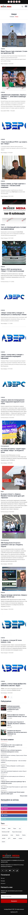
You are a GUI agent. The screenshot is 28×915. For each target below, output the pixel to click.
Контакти (3, 883)
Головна (12, 16)
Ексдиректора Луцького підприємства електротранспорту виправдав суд (17, 732)
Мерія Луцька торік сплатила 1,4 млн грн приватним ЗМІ (14, 52)
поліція (20, 838)
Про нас (3, 878)
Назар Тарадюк (4, 63)
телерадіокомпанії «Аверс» (8, 644)
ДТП (9, 838)
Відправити (14, 901)
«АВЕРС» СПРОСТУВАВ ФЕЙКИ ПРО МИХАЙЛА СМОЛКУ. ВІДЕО (13, 684)
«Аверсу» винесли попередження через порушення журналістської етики (12, 401)
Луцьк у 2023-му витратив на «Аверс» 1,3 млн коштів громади (12, 270)
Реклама (3, 881)
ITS (16, 912)
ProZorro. (8, 606)
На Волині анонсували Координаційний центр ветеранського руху (13, 707)
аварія (14, 838)
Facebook (5, 805)
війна (9, 828)
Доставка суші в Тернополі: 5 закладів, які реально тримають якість (16, 723)
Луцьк (14, 828)
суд (20, 828)
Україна (17, 835)
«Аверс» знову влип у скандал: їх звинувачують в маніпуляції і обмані (13, 313)
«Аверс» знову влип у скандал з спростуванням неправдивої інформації (12, 356)
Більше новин (23, 795)
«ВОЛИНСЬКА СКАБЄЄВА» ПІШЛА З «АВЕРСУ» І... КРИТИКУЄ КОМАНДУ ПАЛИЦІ (13, 96)
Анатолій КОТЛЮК (5, 110)
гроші (12, 835)
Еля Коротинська (4, 281)
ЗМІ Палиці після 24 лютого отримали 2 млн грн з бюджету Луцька (12, 544)
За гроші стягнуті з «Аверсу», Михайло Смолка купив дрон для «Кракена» (12, 496)
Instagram (5, 808)
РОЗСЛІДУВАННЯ (5, 446)
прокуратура (5, 835)
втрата (3, 841)
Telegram (5, 815)
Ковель (24, 835)
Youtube (5, 812)
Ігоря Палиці (24, 148)
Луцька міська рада (16, 831)
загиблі (3, 838)
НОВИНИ (3, 48)
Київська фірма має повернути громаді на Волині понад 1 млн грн (17, 715)
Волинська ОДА (5, 831)
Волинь (3, 828)
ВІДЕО (2, 491)
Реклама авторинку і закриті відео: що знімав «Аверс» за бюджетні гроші (13, 450)
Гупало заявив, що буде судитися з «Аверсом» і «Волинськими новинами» (13, 185)
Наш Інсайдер (4, 152)
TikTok (4, 819)
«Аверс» (3, 149)
